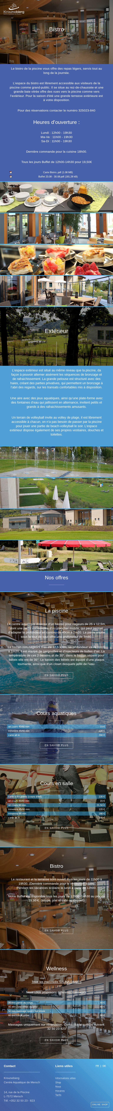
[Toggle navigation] (107, 9)
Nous (58, 1086)
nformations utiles (66, 1078)
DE (104, 1065)
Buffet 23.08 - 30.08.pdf (51, 176)
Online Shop (100, 1104)
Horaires (60, 1090)
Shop (58, 1082)
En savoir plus (56, 675)
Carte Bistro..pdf (52, 172)
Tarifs (58, 1094)
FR (97, 1065)
